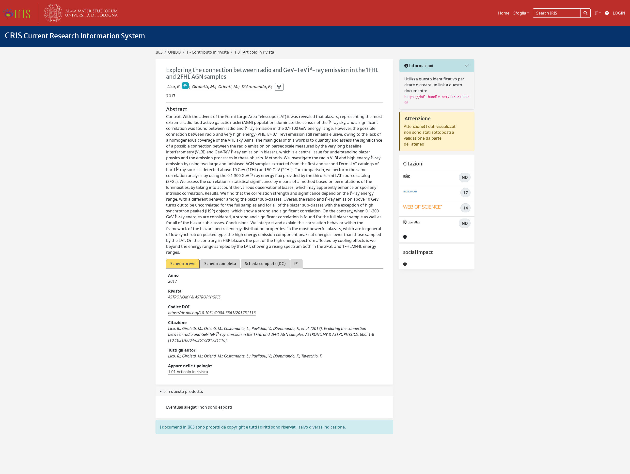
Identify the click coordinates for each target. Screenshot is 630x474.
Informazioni (420, 65)
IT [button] (596, 13)
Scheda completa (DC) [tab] (265, 263)
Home (503, 13)
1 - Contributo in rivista (207, 52)
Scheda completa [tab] (220, 263)
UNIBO (174, 52)
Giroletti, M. (203, 86)
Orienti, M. (228, 86)
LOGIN (619, 13)
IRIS (159, 52)
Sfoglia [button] (519, 13)
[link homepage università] (80, 13)
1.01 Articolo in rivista (254, 52)
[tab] (296, 263)
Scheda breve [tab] (182, 263)
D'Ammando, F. (256, 86)
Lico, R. (174, 86)
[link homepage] (18, 13)
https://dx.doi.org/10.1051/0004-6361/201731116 (212, 312)
